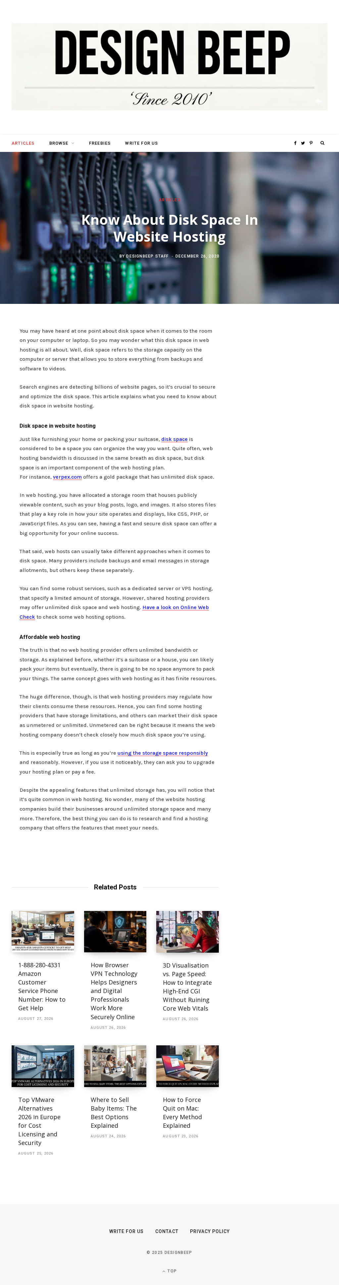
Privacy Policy (210, 1231)
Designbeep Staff (147, 256)
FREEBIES (100, 143)
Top (171, 1271)
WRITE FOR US (141, 143)
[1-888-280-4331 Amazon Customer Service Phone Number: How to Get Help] (43, 931)
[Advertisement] (288, 427)
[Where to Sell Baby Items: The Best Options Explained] (115, 1066)
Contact (166, 1231)
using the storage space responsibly (163, 753)
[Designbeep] (169, 67)
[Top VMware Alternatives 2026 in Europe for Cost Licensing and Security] (43, 1066)
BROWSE (59, 143)
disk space (174, 439)
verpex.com (67, 477)
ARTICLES (23, 143)
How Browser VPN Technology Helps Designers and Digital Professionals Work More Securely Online (114, 991)
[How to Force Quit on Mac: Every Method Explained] (187, 1066)
